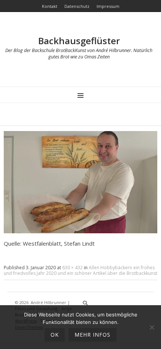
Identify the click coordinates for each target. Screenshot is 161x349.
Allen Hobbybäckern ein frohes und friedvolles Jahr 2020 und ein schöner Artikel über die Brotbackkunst (80, 270)
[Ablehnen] (151, 327)
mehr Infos (92, 334)
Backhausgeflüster (79, 40)
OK (55, 334)
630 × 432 (72, 267)
